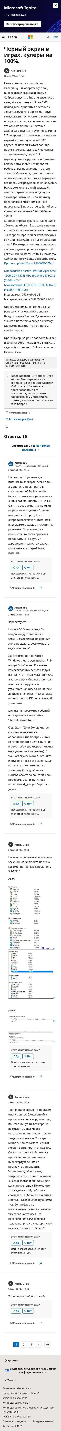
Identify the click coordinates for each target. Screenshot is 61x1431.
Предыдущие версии (15, 1393)
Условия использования (17, 1416)
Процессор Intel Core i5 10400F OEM (28, 263)
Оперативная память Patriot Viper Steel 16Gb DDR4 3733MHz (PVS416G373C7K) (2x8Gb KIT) (30, 275)
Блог (34, 1393)
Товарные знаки (42, 1421)
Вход (55, 36)
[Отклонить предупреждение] (55, 5)
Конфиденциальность (15, 1402)
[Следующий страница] (47, 1344)
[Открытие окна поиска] (48, 37)
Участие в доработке (15, 1398)
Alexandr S (21, 462)
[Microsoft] (30, 37)
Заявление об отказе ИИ (17, 1388)
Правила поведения (14, 1421)
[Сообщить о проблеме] (7, 427)
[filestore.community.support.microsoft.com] (31, 949)
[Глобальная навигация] (3, 37)
